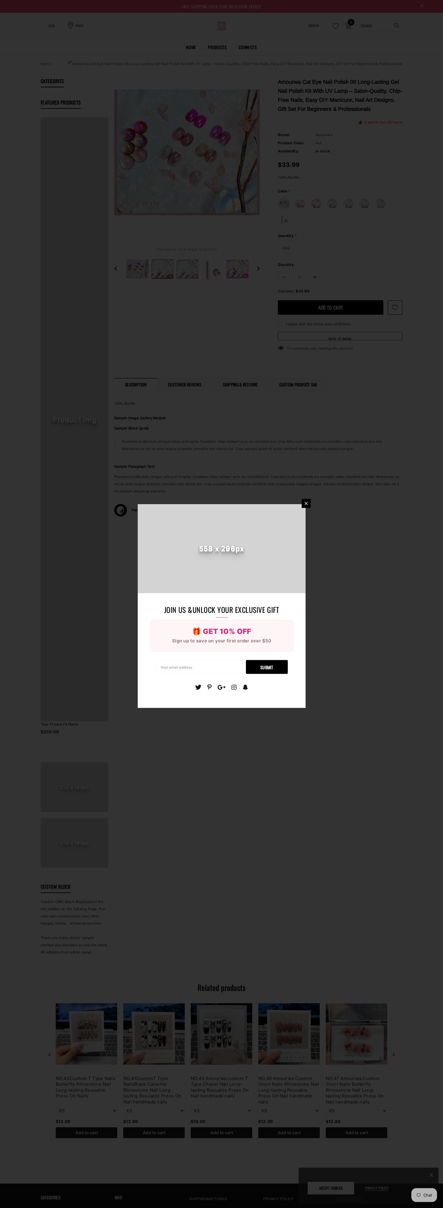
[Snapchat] (245, 687)
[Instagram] (234, 687)
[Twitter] (198, 687)
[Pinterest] (209, 687)
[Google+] (221, 687)
